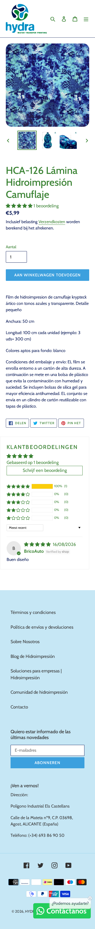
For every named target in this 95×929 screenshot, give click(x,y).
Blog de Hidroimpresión (33, 656)
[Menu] (86, 19)
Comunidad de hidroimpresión (39, 692)
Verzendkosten (52, 221)
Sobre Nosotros (25, 641)
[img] (38, 544)
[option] (27, 140)
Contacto (19, 707)
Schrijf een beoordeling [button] (45, 470)
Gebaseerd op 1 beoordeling (33, 462)
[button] (20, 205)
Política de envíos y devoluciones (42, 627)
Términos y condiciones (33, 612)
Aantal (11, 247)
